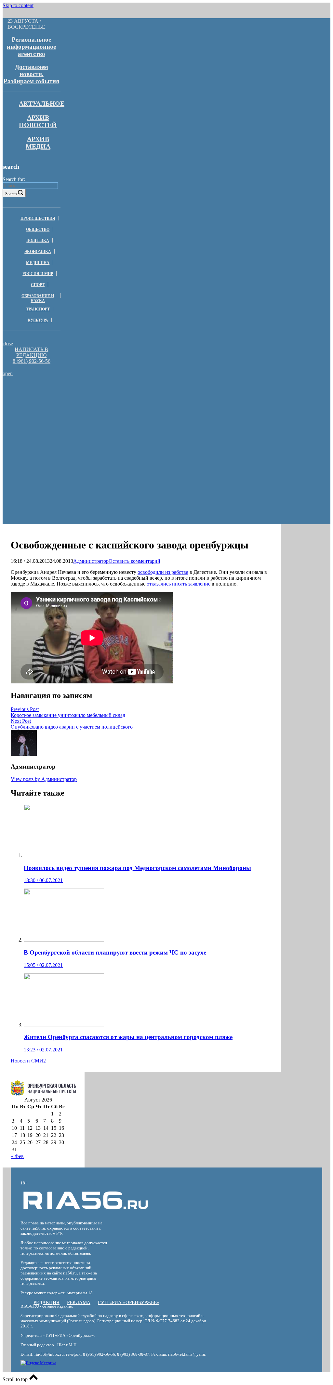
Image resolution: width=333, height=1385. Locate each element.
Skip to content (18, 5)
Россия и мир (37, 273)
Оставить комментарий (134, 561)
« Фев (17, 1156)
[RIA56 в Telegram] (33, 367)
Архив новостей (38, 121)
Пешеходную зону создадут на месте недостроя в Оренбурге (95, 400)
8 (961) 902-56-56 (31, 361)
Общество (37, 229)
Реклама (78, 1302)
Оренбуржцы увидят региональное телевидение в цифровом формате (96, 424)
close (8, 343)
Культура (38, 320)
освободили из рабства (163, 572)
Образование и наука (37, 298)
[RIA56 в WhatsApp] (32, 367)
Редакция (46, 1302)
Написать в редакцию (31, 352)
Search (11, 193)
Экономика (37, 251)
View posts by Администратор (44, 779)
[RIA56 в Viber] (30, 367)
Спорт (38, 285)
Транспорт (38, 309)
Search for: (14, 179)
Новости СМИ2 (28, 1060)
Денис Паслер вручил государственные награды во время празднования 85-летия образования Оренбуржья (95, 412)
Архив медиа (38, 142)
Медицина (37, 262)
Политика (37, 240)
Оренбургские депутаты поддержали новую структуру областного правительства (95, 392)
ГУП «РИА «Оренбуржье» (128, 1302)
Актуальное (41, 103)
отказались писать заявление (178, 584)
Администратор (91, 561)
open (8, 373)
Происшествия (37, 218)
